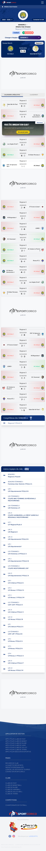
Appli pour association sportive (18, 752)
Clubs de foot (11, 783)
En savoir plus (23, 132)
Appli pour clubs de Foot (15, 739)
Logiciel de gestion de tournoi (17, 769)
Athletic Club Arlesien (10, 7)
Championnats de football (16, 805)
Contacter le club (38, 19)
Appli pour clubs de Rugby (16, 743)
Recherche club (11, 763)
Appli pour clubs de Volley (16, 747)
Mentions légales (7, 845)
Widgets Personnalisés (14, 767)
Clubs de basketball (13, 785)
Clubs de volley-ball (13, 791)
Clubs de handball (13, 789)
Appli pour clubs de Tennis (16, 749)
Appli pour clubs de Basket (16, 741)
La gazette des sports (14, 765)
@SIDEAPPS (33, 836)
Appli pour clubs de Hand (15, 745)
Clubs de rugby (11, 787)
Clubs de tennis (11, 794)
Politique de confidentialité (11, 847)
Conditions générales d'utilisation (27, 845)
